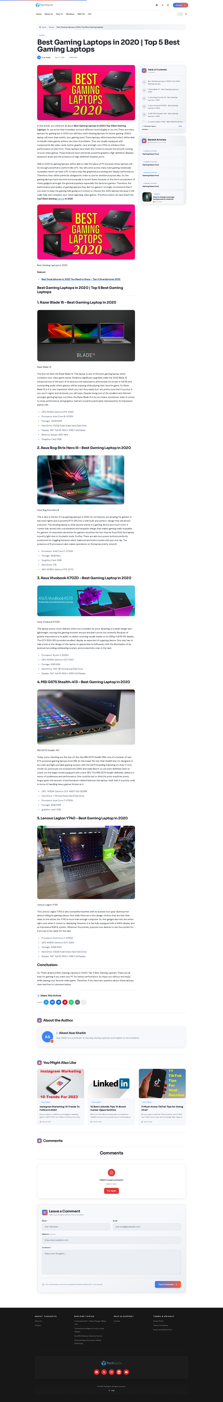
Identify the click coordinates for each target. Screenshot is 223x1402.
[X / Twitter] (162, 5)
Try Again (111, 1190)
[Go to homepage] (44, 5)
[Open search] (186, 14)
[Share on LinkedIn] (58, 1002)
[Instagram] (168, 5)
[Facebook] (157, 5)
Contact (38, 1325)
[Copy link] (83, 1002)
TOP (113, 1391)
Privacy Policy (158, 1321)
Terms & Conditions (160, 1325)
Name (45, 1221)
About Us (38, 1321)
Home (44, 27)
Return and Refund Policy (162, 1330)
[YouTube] (126, 1372)
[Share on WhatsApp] (71, 1002)
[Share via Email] (77, 1002)
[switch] (180, 14)
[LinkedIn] (119, 1372)
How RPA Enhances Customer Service (88, 1336)
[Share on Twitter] (46, 1002)
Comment (46, 1247)
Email (115, 1221)
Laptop (61, 198)
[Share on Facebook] (52, 1002)
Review (51, 27)
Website (49, 1234)
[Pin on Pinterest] (64, 1002)
